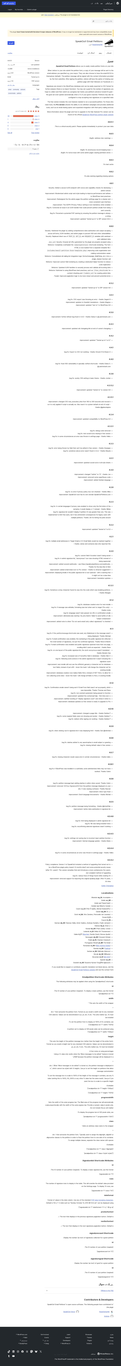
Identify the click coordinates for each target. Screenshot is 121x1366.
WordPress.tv (65, 1343)
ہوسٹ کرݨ (110, 1340)
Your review (35, 133)
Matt (25, 1337)
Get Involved (45, 1334)
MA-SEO (107, 957)
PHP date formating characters (102, 1200)
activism (23, 89)
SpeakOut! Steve (69, 1312)
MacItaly (86, 934)
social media (11, 93)
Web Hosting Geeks (103, 946)
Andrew (106, 1316)
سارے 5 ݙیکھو (11, 85)
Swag (46, 1343)
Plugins (89, 1340)
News (111, 1337)
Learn (68, 1334)
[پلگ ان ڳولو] (93, 21)
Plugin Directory (108, 9)
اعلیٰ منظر (35, 99)
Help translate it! (47, 15)
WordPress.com (21, 1334)
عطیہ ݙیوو (46, 1340)
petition (19, 93)
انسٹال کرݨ (91, 53)
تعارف (111, 1334)
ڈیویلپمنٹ (80, 53)
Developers (66, 1340)
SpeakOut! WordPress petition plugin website (97, 115)
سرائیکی (93, 1354)
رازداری (111, 1343)
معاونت (10, 53)
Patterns (89, 1343)
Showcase (88, 1334)
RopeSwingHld (97, 45)
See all (10, 133)
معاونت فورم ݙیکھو (34, 153)
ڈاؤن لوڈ (11, 43)
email (9, 89)
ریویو (100, 53)
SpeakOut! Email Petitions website (83, 970)
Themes (89, 1337)
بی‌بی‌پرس (23, 1340)
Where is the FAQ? (107, 1291)
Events (47, 1337)
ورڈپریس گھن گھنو (9, 3)
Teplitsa (107, 948)
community (16, 89)
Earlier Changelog (107, 886)
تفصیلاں (108, 53)
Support (67, 1337)
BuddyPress (22, 1343)
